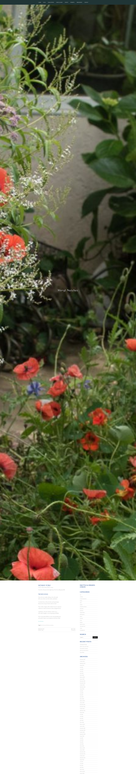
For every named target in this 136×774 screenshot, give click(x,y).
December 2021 (82, 704)
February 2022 (82, 700)
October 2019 (82, 755)
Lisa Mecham (41, 621)
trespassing (51, 625)
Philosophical (82, 614)
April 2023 (81, 673)
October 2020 (82, 732)
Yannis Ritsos (82, 652)
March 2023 (82, 675)
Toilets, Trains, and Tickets (84, 646)
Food (81, 602)
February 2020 (82, 747)
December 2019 (82, 751)
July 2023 (81, 667)
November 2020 (82, 730)
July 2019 (81, 761)
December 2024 (82, 659)
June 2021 (81, 716)
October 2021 (82, 708)
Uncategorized (82, 630)
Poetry (52, 587)
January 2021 (82, 726)
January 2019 (82, 773)
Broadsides (79, 2)
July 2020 (81, 738)
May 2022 (81, 694)
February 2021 (82, 724)
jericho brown (43, 625)
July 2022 (81, 690)
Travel (81, 628)
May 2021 (81, 718)
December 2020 (82, 728)
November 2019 (82, 753)
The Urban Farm (82, 626)
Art (80, 594)
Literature (81, 610)
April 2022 (81, 696)
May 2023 (81, 671)
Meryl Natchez (68, 290)
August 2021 (82, 712)
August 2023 (82, 665)
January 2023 (82, 679)
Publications (51, 2)
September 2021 (82, 710)
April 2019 (81, 767)
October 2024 (82, 661)
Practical (81, 618)
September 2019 (82, 757)
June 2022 (81, 692)
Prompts (72, 2)
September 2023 (82, 663)
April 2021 (81, 720)
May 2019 (81, 765)
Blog (44, 2)
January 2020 (82, 749)
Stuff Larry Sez (82, 624)
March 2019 (82, 769)
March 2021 (82, 722)
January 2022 (82, 702)
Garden (81, 604)
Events (66, 2)
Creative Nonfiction (83, 598)
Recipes (81, 622)
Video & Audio (59, 2)
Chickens (81, 596)
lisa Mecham (48, 625)
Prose (81, 620)
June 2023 (81, 669)
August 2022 (82, 688)
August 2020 (82, 736)
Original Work (82, 612)
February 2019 (82, 771)
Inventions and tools (83, 606)
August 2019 (82, 759)
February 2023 (82, 677)
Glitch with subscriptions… (84, 650)
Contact (86, 2)
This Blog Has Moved (83, 644)
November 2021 (82, 706)
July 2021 (81, 714)
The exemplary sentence (84, 648)
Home (39, 2)
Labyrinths (81, 608)
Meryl (48, 587)
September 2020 (82, 734)
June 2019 (81, 763)
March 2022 (82, 698)
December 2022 (82, 681)
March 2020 (82, 745)
